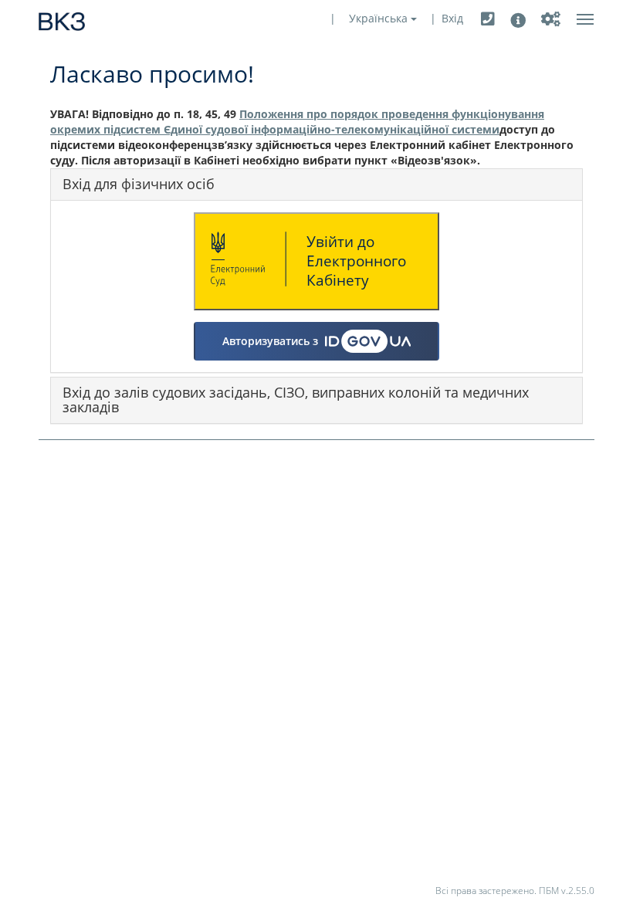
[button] (488, 19)
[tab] (316, 184)
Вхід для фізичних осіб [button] (139, 183)
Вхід (452, 18)
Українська (380, 18)
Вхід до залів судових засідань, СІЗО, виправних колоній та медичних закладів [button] (296, 400)
